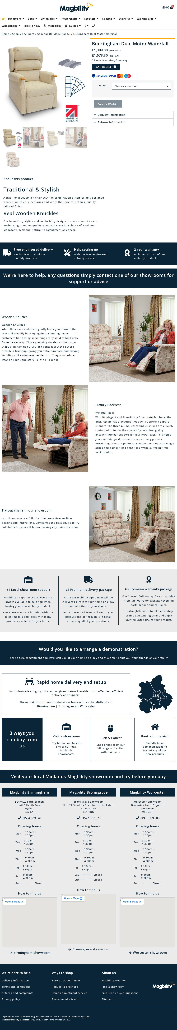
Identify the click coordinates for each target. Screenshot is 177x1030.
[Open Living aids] (57, 18)
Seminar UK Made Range (53, 34)
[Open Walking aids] (155, 18)
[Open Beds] (36, 18)
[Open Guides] (80, 26)
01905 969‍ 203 (150, 818)
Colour (101, 85)
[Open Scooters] (97, 18)
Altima (87, 1016)
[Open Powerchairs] (79, 18)
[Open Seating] (114, 18)
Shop (15, 34)
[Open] (87, 26)
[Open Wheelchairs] (19, 26)
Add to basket (108, 103)
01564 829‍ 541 (31, 818)
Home (5, 34)
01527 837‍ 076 (90, 818)
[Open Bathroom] (23, 18)
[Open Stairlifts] (132, 18)
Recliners (28, 34)
